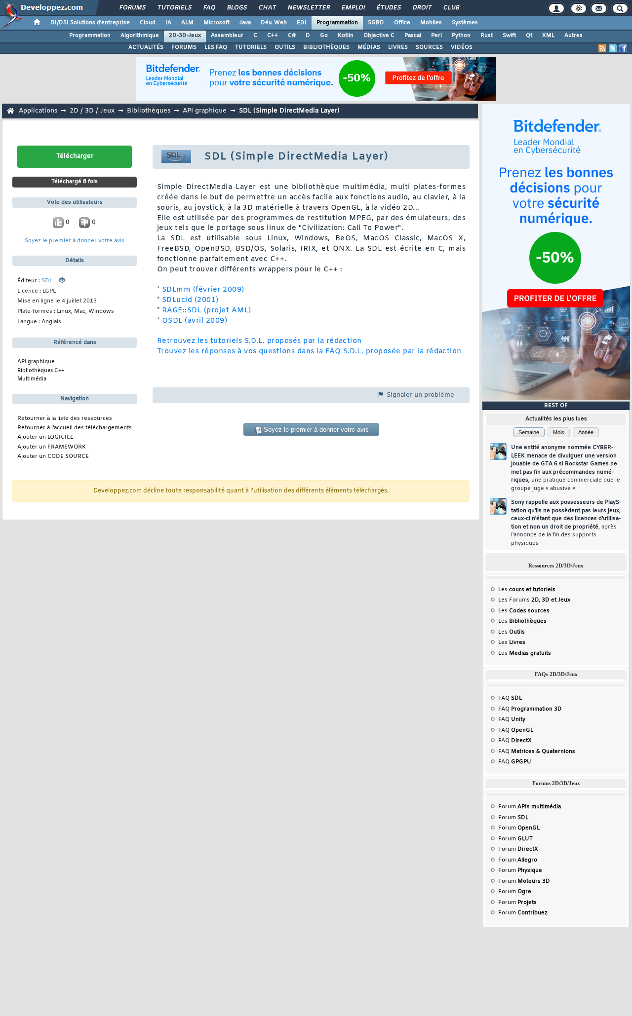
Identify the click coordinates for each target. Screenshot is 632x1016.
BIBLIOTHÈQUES (326, 47)
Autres (573, 35)
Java (245, 22)
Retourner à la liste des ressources (64, 418)
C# (292, 35)
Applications (38, 111)
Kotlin (346, 35)
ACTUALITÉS (145, 47)
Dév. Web (274, 22)
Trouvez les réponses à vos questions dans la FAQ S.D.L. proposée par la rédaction (309, 351)
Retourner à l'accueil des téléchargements (74, 428)
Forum (529, 806)
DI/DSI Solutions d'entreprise (90, 22)
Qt (529, 35)
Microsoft (216, 22)
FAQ (209, 8)
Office (402, 22)
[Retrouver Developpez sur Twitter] (613, 48)
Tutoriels (174, 8)
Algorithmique (139, 35)
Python (461, 35)
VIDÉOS (462, 47)
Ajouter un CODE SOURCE (53, 456)
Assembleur (227, 35)
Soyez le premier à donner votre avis (74, 241)
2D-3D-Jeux (185, 35)
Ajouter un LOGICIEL (45, 437)
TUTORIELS (251, 47)
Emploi (352, 8)
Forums (132, 8)
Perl (436, 35)
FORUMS (184, 47)
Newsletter (308, 8)
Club (451, 8)
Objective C (379, 35)
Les (526, 589)
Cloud (148, 22)
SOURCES (429, 47)
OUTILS (285, 47)
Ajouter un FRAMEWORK (51, 447)
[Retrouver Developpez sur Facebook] (623, 48)
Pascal (412, 35)
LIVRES (398, 47)
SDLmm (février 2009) (203, 290)
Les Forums (534, 600)
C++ (272, 35)
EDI (302, 22)
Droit (421, 8)
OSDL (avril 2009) (194, 321)
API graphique (205, 111)
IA (168, 22)
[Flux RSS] (602, 48)
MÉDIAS (368, 47)
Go (324, 35)
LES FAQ (215, 47)
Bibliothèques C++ (40, 370)
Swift (509, 35)
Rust (486, 35)
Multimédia (31, 379)
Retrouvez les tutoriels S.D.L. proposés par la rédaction (259, 341)
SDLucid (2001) (190, 300)
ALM (187, 22)
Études (388, 8)
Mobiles (431, 22)
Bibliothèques (148, 111)
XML (548, 35)
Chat (266, 8)
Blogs (236, 8)
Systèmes (465, 22)
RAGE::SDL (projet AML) (206, 310)
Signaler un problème (419, 395)
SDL (46, 281)
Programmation (337, 22)
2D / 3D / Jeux (92, 111)
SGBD (376, 22)
